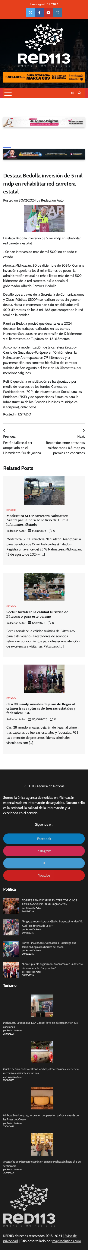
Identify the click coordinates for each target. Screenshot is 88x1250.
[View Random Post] (72, 93)
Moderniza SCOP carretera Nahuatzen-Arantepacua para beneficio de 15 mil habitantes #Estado (38, 520)
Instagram (44, 851)
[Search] (79, 93)
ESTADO (24, 414)
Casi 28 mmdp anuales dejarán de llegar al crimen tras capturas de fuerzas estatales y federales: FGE (40, 708)
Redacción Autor (53, 200)
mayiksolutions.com (66, 1241)
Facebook (44, 839)
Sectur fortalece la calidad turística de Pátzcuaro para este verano (37, 614)
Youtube (44, 875)
